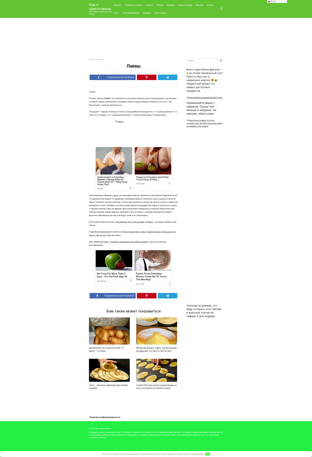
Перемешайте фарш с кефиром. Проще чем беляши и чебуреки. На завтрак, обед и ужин (201, 108)
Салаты (210, 5)
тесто (115, 195)
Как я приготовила (100, 7)
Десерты (147, 13)
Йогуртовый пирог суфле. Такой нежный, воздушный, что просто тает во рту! (156, 349)
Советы (149, 5)
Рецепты (117, 5)
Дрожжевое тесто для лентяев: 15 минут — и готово (139, 222)
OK (208, 454)
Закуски (199, 5)
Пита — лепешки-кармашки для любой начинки (125, 242)
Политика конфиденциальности (105, 417)
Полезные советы (133, 5)
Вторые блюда (185, 5)
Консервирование (130, 13)
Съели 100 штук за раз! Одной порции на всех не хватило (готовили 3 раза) (156, 386)
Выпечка (171, 5)
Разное (159, 5)
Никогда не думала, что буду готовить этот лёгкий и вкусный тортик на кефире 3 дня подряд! (203, 311)
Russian (273, 1)
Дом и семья (160, 13)
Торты (116, 13)
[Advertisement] (156, 40)
